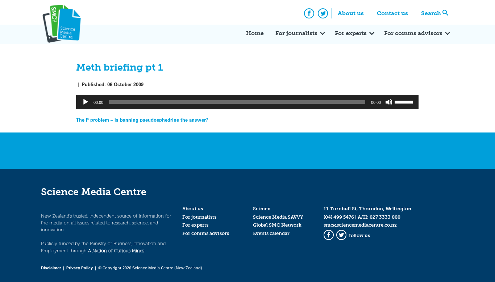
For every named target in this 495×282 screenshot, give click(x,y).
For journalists (296, 33)
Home (255, 33)
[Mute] (388, 102)
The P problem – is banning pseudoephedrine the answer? (142, 120)
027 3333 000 (385, 217)
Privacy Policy (79, 267)
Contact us (392, 13)
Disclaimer (51, 267)
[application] (247, 102)
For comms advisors (413, 33)
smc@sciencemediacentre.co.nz (360, 225)
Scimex (261, 208)
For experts (351, 33)
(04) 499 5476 (339, 217)
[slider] (405, 101)
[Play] (85, 102)
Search (431, 13)
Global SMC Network (277, 225)
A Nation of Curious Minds (116, 250)
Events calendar (271, 233)
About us (351, 13)
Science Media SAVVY (278, 217)
